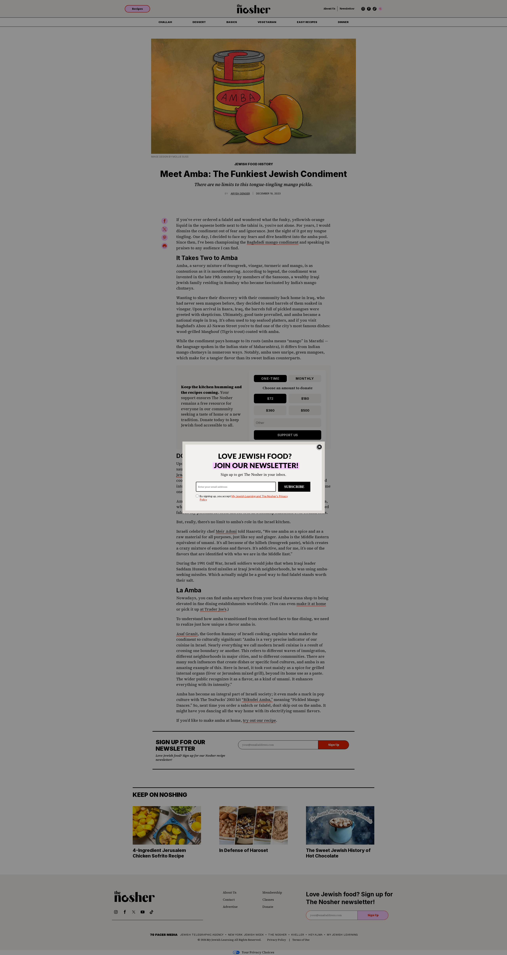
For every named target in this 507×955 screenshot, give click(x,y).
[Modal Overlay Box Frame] (253, 477)
